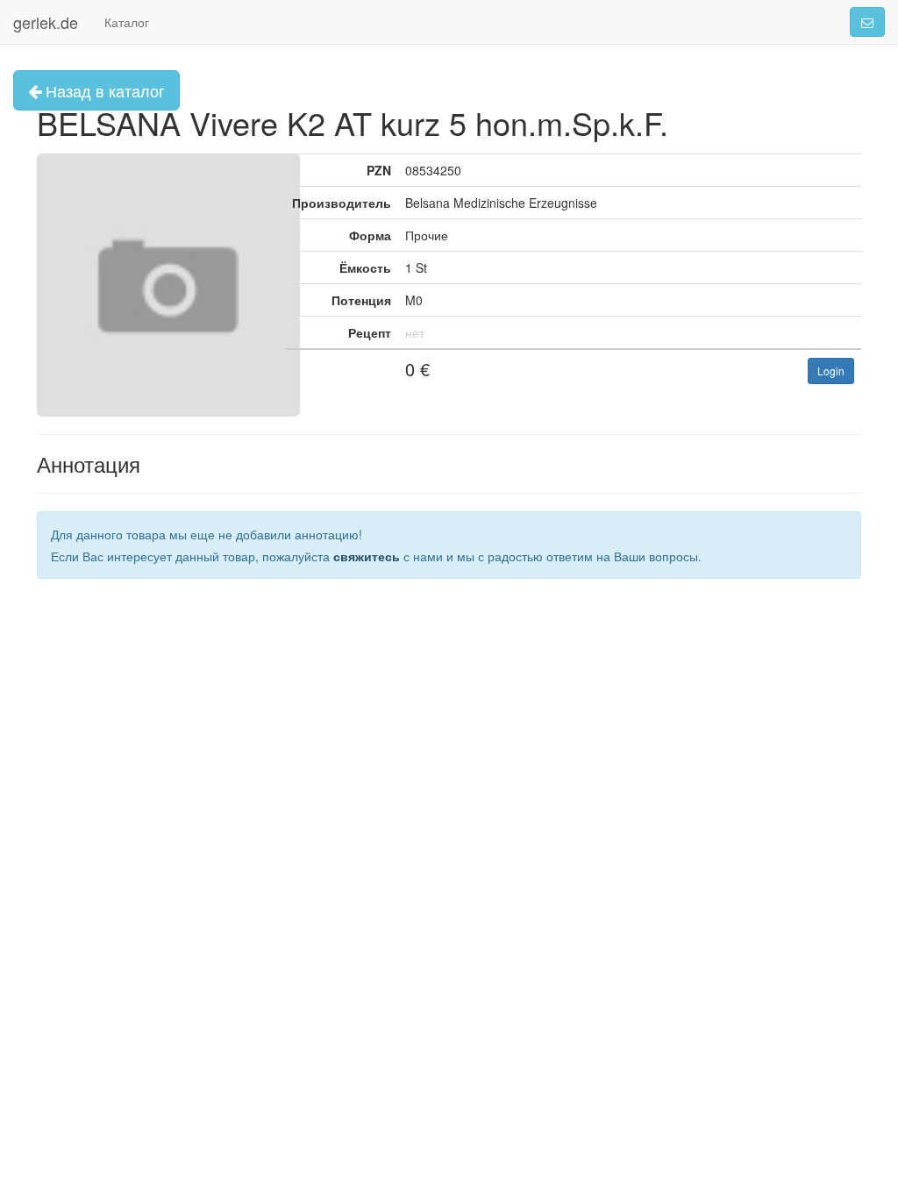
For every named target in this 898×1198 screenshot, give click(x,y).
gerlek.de (45, 22)
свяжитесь (366, 556)
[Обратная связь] (867, 22)
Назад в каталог (103, 90)
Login (831, 370)
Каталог (126, 22)
